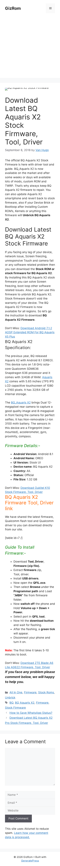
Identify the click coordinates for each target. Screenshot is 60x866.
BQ (11, 702)
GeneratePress (30, 860)
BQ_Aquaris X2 (21, 402)
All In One (16, 692)
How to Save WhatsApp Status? (31, 712)
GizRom (13, 8)
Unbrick (10, 697)
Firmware (30, 692)
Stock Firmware (15, 707)
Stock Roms (46, 692)
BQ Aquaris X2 (24, 702)
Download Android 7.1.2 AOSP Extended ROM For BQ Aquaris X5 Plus (29, 332)
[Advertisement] (30, 48)
